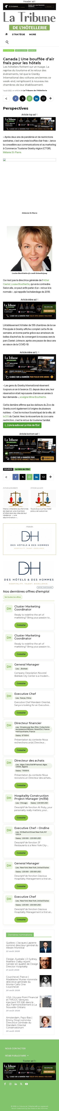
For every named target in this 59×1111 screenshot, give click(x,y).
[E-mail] (43, 98)
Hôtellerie (21, 50)
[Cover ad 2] (29, 367)
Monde (32, 50)
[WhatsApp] (29, 98)
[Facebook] (16, 98)
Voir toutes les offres (13, 597)
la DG (6, 416)
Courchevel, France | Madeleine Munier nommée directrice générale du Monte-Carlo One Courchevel (21, 981)
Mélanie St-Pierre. (12, 152)
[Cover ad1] (29, 449)
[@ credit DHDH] (29, 9)
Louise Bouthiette (20, 284)
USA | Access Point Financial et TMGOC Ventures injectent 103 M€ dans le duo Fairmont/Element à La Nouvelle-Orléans (22, 1002)
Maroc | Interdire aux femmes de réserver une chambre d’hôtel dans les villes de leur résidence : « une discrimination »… (15, 513)
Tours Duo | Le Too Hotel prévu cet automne (41, 510)
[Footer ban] (29, 1071)
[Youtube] (26, 1084)
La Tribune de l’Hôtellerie (35, 90)
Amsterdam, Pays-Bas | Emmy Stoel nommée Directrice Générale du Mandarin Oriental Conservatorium (19, 1022)
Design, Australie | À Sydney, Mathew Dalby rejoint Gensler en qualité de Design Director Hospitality (22, 963)
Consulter (21, 625)
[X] (23, 98)
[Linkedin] (36, 98)
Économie (9, 50)
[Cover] (29, 133)
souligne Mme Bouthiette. (33, 397)
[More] (50, 98)
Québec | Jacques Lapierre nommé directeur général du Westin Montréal (22, 945)
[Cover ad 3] (29, 321)
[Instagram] (10, 1084)
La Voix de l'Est (22, 469)
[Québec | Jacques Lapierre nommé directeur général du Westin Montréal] (45, 947)
